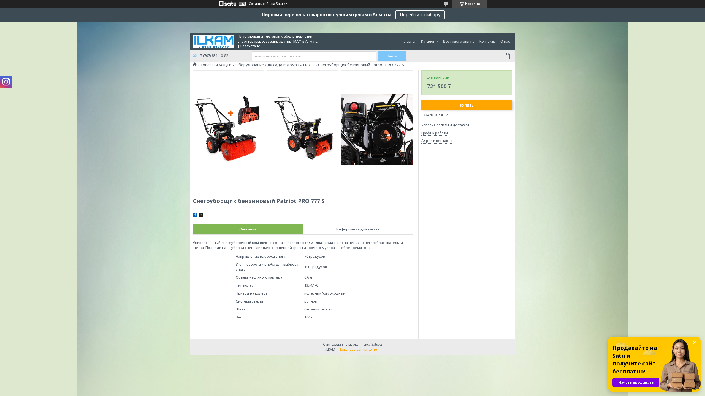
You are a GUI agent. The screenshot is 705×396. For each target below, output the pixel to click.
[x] (201, 215)
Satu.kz (376, 344)
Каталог (428, 41)
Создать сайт (259, 4)
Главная (409, 41)
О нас (505, 41)
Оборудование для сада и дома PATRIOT (274, 64)
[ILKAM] (213, 40)
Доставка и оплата (459, 41)
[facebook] (195, 215)
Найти (392, 56)
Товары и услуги (215, 64)
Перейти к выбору (420, 15)
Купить (467, 105)
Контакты (487, 41)
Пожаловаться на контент (359, 349)
